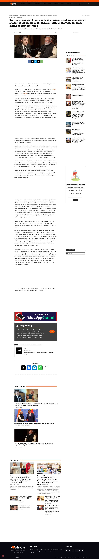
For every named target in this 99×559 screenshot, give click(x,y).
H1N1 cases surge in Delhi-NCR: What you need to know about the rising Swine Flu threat (78, 124)
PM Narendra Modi (33, 344)
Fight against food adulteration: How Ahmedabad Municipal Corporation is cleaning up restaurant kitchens (78, 132)
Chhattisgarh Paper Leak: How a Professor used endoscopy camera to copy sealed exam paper (26, 498)
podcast (54, 89)
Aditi (11, 484)
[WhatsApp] (87, 1)
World (12, 473)
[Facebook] (81, 1)
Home (10, 15)
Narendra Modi (26, 344)
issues (25, 93)
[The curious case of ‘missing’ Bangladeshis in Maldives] (14, 507)
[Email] (38, 61)
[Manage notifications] (3, 556)
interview (20, 344)
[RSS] (84, 1)
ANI (55, 32)
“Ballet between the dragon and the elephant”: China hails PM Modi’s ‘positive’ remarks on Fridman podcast (34, 424)
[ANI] (19, 351)
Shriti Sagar (39, 484)
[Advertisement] (35, 276)
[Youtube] (89, 1)
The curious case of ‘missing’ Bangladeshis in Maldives (25, 506)
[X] (86, 1)
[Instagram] (83, 1)
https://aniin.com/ (27, 350)
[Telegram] (35, 61)
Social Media (19, 17)
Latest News (70, 56)
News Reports (15, 15)
